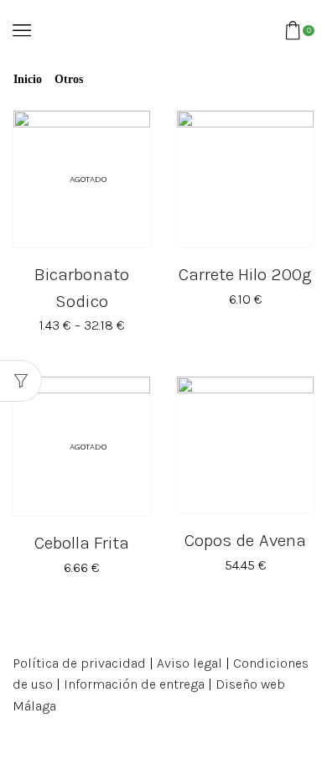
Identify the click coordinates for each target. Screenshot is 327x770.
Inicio (27, 80)
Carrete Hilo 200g (245, 274)
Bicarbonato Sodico (81, 287)
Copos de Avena (244, 540)
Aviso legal (189, 663)
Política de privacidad (79, 663)
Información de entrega (134, 684)
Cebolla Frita (81, 543)
